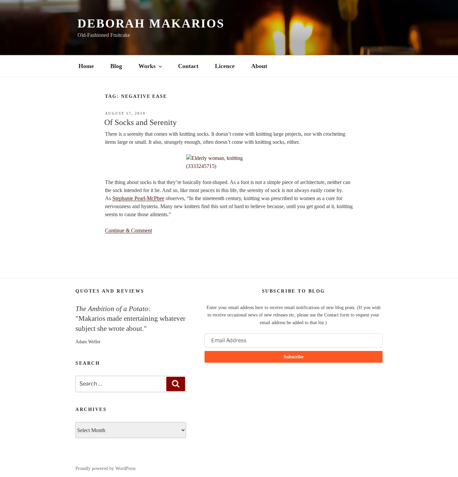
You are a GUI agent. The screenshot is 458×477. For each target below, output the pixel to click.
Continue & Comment (128, 230)
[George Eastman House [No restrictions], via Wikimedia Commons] (229, 162)
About (259, 66)
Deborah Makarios (151, 23)
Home (86, 66)
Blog (116, 66)
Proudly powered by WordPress (105, 468)
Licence (225, 66)
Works (147, 66)
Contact (188, 66)
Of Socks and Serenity (140, 122)
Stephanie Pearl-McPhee (138, 198)
